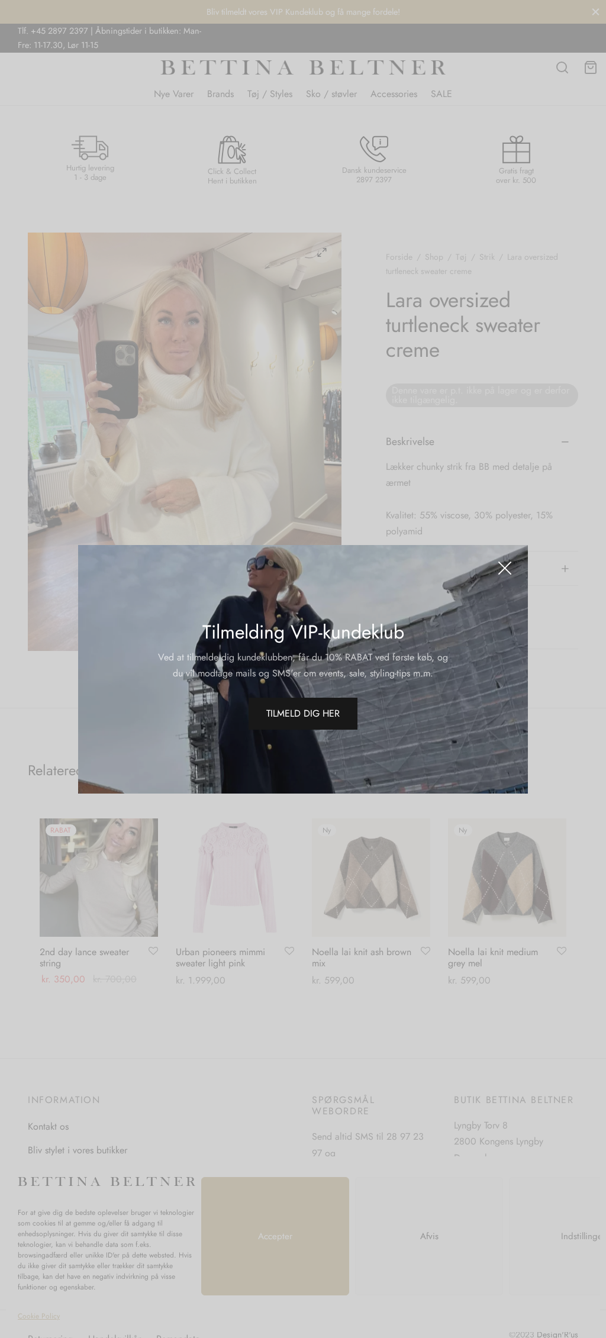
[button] (303, 714)
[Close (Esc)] (505, 568)
